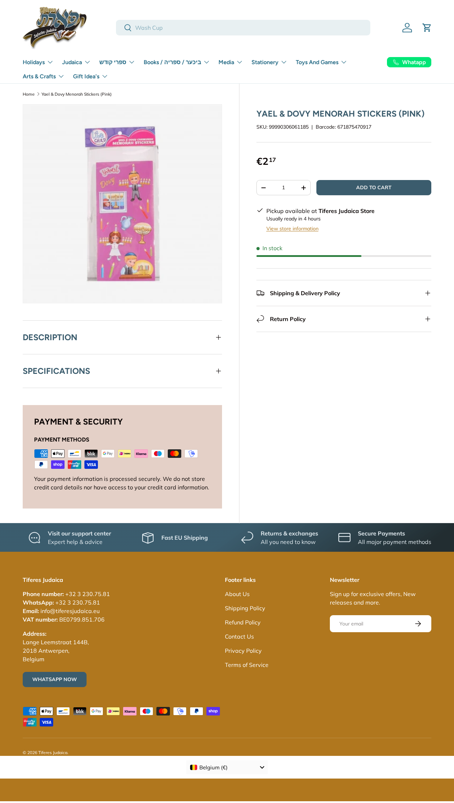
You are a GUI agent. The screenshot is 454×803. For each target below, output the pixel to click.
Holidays (34, 62)
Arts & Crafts (39, 76)
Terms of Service (246, 664)
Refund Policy (243, 622)
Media (226, 62)
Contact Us (239, 636)
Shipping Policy (245, 608)
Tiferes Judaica (52, 752)
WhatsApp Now (54, 679)
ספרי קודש (112, 62)
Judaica (72, 62)
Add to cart (374, 187)
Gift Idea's (86, 76)
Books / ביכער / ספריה (172, 62)
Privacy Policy (243, 650)
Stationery (264, 62)
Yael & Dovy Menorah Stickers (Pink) (76, 94)
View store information (292, 228)
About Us (237, 593)
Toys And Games (317, 62)
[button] (427, 27)
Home (29, 94)
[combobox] (243, 27)
